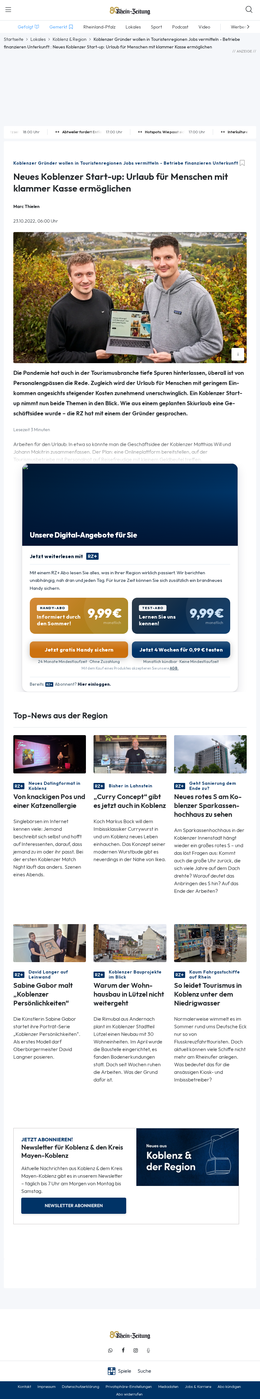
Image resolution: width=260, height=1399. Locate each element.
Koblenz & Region (70, 39)
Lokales (38, 39)
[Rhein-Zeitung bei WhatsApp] (110, 1350)
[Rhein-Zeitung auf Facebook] (123, 1350)
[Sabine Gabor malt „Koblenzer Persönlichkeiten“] (49, 942)
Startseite (13, 39)
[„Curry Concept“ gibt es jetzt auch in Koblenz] (130, 753)
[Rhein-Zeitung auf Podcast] (148, 1350)
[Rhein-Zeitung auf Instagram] (136, 1350)
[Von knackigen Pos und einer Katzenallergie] (49, 753)
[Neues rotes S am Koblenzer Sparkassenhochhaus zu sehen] (210, 753)
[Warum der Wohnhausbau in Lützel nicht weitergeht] (130, 942)
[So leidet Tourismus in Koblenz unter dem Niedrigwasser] (210, 942)
